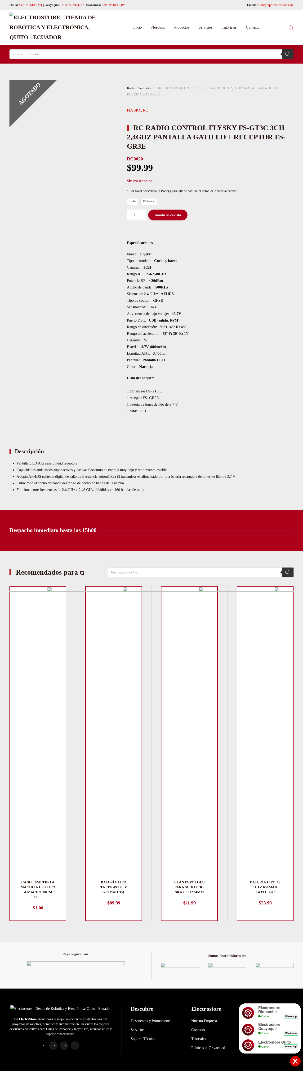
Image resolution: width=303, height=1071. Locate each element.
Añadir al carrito (168, 215)
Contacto (252, 27)
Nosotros (158, 27)
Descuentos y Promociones (151, 1021)
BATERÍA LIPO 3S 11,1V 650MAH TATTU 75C (265, 887)
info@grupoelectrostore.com (275, 5)
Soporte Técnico (143, 1039)
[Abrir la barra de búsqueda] (291, 27)
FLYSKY (134, 110)
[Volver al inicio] (56, 27)
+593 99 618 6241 (30, 5)
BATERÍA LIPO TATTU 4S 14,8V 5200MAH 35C (113, 887)
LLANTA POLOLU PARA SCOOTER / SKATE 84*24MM (189, 887)
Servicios (205, 27)
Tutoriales (229, 27)
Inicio (137, 27)
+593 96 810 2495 (113, 5)
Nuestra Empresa (204, 1021)
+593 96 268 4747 (72, 5)
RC (145, 110)
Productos (181, 27)
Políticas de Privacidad (208, 1048)
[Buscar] (288, 54)
